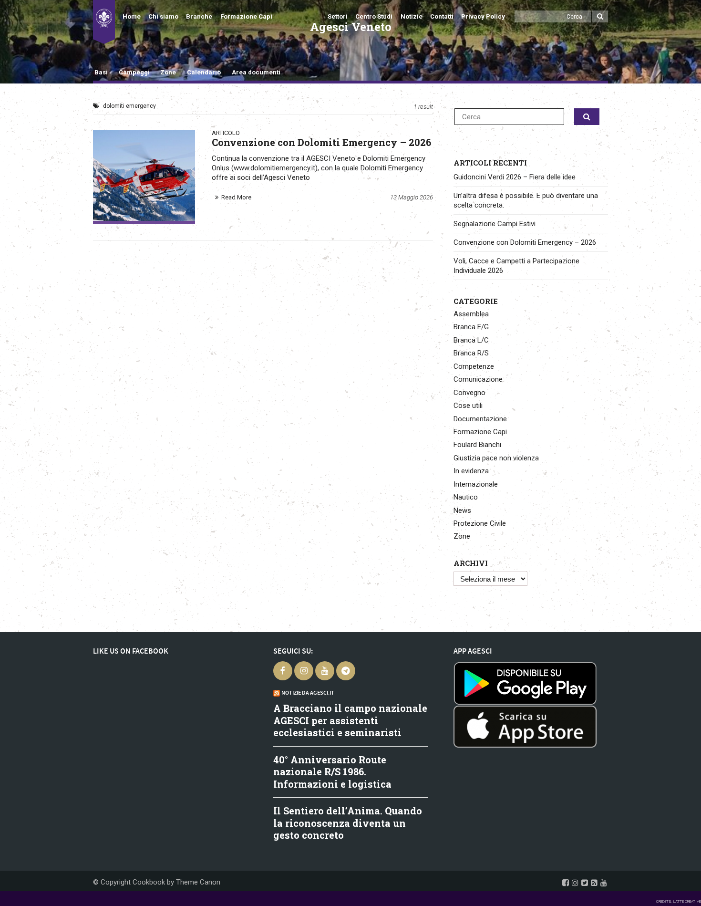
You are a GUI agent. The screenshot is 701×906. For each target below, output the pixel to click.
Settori (338, 16)
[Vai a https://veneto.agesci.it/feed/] (594, 882)
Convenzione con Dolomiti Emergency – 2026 (525, 242)
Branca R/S (471, 353)
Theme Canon (198, 882)
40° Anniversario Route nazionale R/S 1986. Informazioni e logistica (332, 771)
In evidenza (471, 471)
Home (132, 16)
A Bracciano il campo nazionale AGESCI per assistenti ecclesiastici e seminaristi (350, 720)
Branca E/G (471, 327)
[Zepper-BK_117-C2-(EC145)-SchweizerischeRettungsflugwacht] (144, 175)
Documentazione (480, 419)
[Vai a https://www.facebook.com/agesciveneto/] (565, 882)
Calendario (204, 72)
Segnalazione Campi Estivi (495, 223)
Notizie (412, 16)
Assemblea (471, 314)
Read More (236, 197)
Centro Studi (373, 16)
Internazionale (476, 484)
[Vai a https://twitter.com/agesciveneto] (584, 882)
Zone (168, 72)
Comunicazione (478, 379)
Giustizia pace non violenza (496, 458)
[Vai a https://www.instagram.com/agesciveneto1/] (575, 882)
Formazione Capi (246, 16)
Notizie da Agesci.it (307, 693)
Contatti (442, 16)
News (462, 510)
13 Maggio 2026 (411, 197)
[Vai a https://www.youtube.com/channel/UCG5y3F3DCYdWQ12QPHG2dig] (603, 882)
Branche (199, 16)
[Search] (600, 16)
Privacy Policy (483, 16)
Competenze (474, 366)
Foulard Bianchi (477, 444)
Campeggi (134, 72)
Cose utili (468, 405)
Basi (101, 72)
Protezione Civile (480, 523)
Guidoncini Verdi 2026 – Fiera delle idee (515, 177)
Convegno (469, 392)
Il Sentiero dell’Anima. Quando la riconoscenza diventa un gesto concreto (347, 822)
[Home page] (104, 22)
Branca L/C (471, 340)
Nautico (466, 497)
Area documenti (256, 72)
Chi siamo (163, 16)
